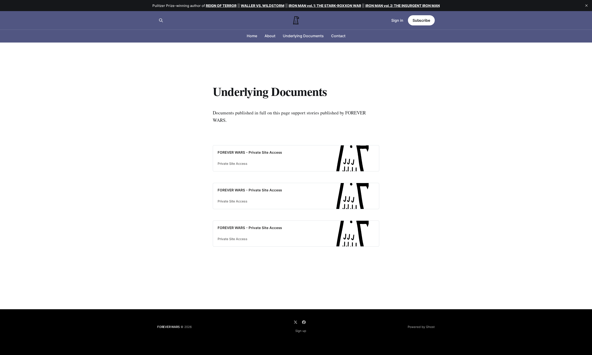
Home (252, 36)
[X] (295, 322)
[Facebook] (304, 322)
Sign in (397, 20)
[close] (586, 5)
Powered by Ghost (421, 327)
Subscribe (421, 20)
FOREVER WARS (168, 327)
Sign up (300, 331)
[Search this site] (161, 20)
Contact (338, 36)
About (270, 36)
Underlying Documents (303, 36)
